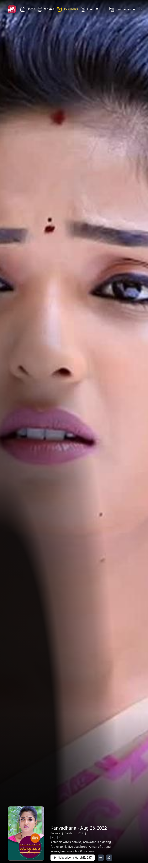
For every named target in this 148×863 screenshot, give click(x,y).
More (91, 851)
